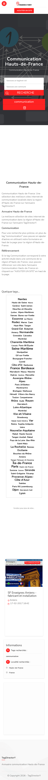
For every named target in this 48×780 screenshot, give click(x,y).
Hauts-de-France (26, 467)
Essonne (17, 318)
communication (12, 656)
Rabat (15, 434)
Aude (21, 401)
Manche (31, 371)
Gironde (30, 470)
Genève (16, 305)
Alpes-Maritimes (26, 312)
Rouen (29, 400)
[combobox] (24, 81)
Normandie (26, 332)
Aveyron (28, 328)
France (15, 368)
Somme (13, 470)
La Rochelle (18, 447)
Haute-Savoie (25, 434)
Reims (14, 424)
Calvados (27, 335)
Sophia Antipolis (25, 424)
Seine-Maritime (22, 349)
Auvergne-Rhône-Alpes (22, 380)
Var (31, 420)
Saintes (22, 483)
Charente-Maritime (22, 342)
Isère (22, 427)
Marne (24, 322)
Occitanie (22, 450)
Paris (14, 467)
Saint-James (26, 305)
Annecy (14, 332)
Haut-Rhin (18, 325)
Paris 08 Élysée (26, 345)
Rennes (30, 447)
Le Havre (28, 319)
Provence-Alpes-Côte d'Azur (22, 478)
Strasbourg (22, 417)
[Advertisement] (24, 153)
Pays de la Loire (17, 440)
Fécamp (30, 473)
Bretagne (17, 391)
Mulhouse (27, 391)
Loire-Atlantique (22, 407)
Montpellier (22, 352)
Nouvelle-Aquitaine (22, 430)
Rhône (14, 400)
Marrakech (15, 371)
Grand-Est (17, 328)
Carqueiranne (26, 397)
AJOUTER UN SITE (24, 10)
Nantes (22, 299)
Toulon (15, 397)
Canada (14, 346)
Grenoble (17, 335)
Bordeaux (27, 368)
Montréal (22, 339)
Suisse (21, 470)
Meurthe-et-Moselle (22, 309)
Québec (14, 312)
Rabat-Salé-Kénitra (19, 421)
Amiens (22, 457)
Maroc (30, 303)
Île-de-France (22, 463)
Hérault (13, 394)
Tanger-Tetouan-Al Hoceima (22, 460)
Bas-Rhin (30, 440)
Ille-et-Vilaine (22, 414)
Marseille (29, 375)
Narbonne (28, 365)
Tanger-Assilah (19, 437)
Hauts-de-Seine (19, 302)
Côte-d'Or (17, 365)
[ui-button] (24, 107)
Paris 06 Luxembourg (22, 486)
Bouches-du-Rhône (22, 453)
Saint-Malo (22, 443)
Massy (24, 371)
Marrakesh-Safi (26, 490)
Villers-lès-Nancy (26, 394)
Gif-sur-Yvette (22, 355)
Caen (30, 322)
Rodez (16, 322)
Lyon (22, 493)
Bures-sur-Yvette (26, 315)
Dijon (15, 490)
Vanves (13, 315)
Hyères (13, 375)
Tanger (27, 325)
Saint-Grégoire (18, 473)
